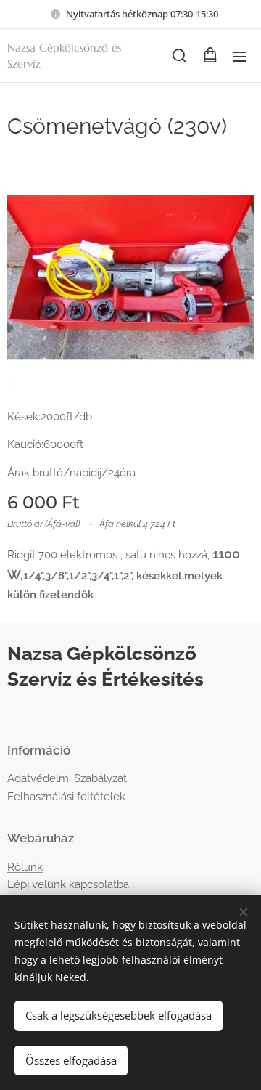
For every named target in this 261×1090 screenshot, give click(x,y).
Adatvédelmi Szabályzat (67, 778)
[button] (179, 56)
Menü (239, 55)
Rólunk (25, 867)
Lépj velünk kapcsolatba (68, 884)
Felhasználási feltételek (66, 796)
